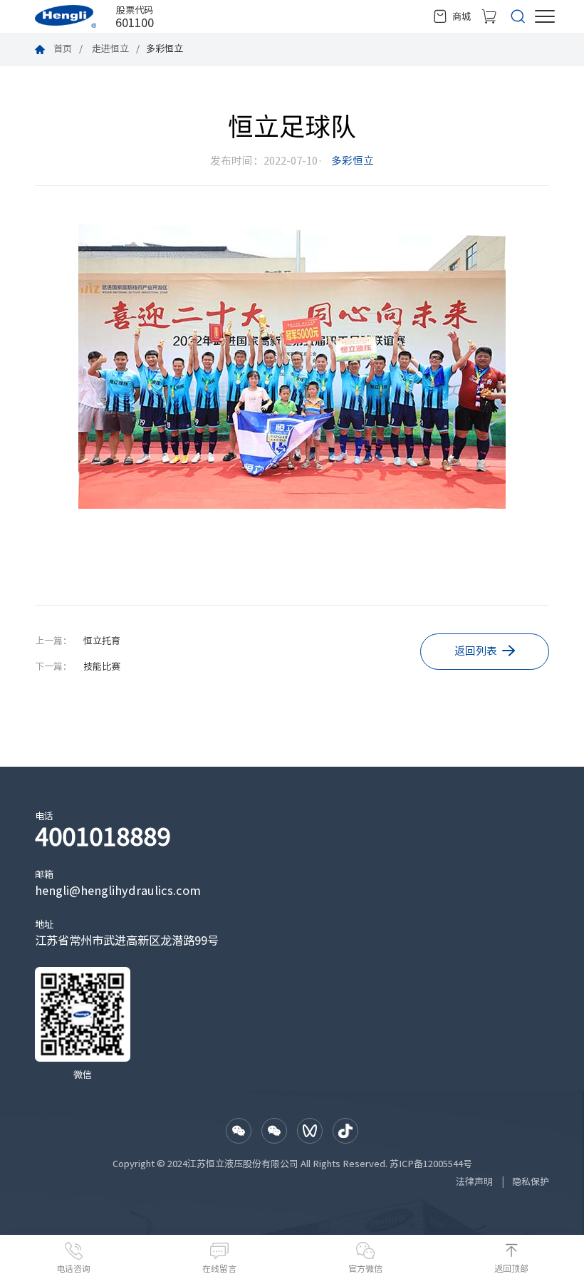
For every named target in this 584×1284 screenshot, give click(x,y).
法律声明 (474, 1181)
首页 (62, 48)
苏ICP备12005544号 (431, 1164)
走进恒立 (110, 48)
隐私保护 (530, 1181)
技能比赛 (101, 666)
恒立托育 (101, 641)
